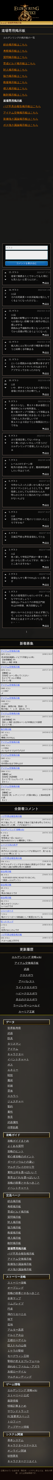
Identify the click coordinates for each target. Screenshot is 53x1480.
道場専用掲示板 (12, 100)
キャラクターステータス (22, 1445)
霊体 (10, 1090)
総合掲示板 (10, 44)
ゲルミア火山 (15, 1335)
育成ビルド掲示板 (14, 63)
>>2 (13, 553)
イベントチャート (18, 1059)
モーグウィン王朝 (18, 1356)
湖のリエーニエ (16, 1314)
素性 (10, 1111)
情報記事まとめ (16, 1405)
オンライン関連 (16, 1450)
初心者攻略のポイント (20, 1156)
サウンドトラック (18, 1411)
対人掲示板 (10, 69)
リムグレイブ (15, 1303)
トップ (4, 23)
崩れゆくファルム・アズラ (23, 1366)
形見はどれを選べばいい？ (23, 1177)
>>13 (13, 294)
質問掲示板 (10, 57)
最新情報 (12, 1400)
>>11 (13, 314)
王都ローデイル (16, 1340)
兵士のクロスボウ (26, 999)
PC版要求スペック (18, 1416)
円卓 (10, 1308)
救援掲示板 (10, 82)
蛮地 (10, 1324)
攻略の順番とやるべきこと (23, 1182)
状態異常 (12, 1455)
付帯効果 (12, 1127)
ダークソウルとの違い (20, 1161)
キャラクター (15, 1054)
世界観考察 (14, 1028)
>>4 (13, 516)
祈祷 (10, 1085)
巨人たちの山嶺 (16, 1345)
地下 (10, 1319)
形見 (10, 1117)
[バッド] (5, 279)
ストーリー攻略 (16, 1282)
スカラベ (12, 1096)
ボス (10, 1064)
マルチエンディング (19, 1376)
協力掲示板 (10, 76)
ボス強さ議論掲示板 (15, 125)
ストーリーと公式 (18, 1395)
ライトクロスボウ (26, 987)
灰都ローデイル (16, 1371)
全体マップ (14, 1298)
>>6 (13, 384)
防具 (10, 1038)
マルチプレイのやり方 (20, 1167)
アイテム (12, 1048)
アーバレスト (27, 981)
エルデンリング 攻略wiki (26, 957)
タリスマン (14, 1043)
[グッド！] (5, 272)
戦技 (10, 1075)
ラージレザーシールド (26, 1005)
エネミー (12, 1069)
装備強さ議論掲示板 (15, 118)
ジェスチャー (15, 1101)
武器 (26, 969)
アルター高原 (15, 1329)
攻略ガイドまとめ (18, 1140)
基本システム (15, 1440)
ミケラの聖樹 (15, 1350)
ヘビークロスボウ (26, 993)
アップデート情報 (18, 1426)
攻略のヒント (15, 1151)
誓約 (10, 1106)
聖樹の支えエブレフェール (23, 1361)
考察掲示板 (10, 50)
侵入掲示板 (10, 88)
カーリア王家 (27, 1011)
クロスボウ (26, 975)
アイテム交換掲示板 (15, 112)
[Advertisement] (26, 156)
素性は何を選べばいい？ (22, 1172)
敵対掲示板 (10, 94)
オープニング (15, 1287)
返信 (47, 283)
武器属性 (12, 1122)
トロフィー (14, 1421)
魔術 (10, 1080)
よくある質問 (15, 1146)
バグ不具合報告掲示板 (16, 106)
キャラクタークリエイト (22, 1461)
